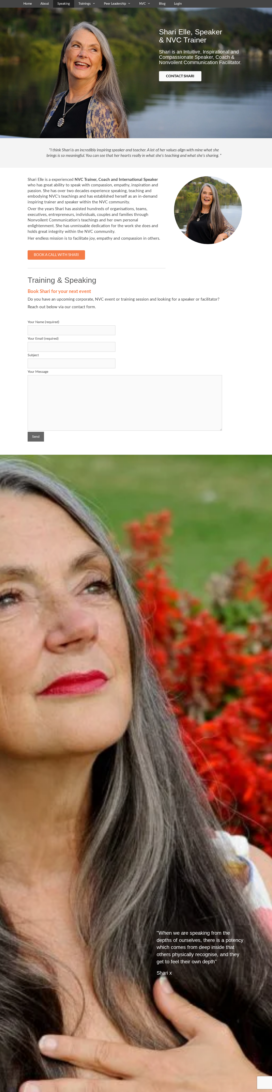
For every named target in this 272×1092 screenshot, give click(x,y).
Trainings (84, 3)
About (44, 3)
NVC (142, 3)
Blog (162, 3)
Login (178, 3)
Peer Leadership (115, 3)
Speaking (63, 3)
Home (27, 3)
